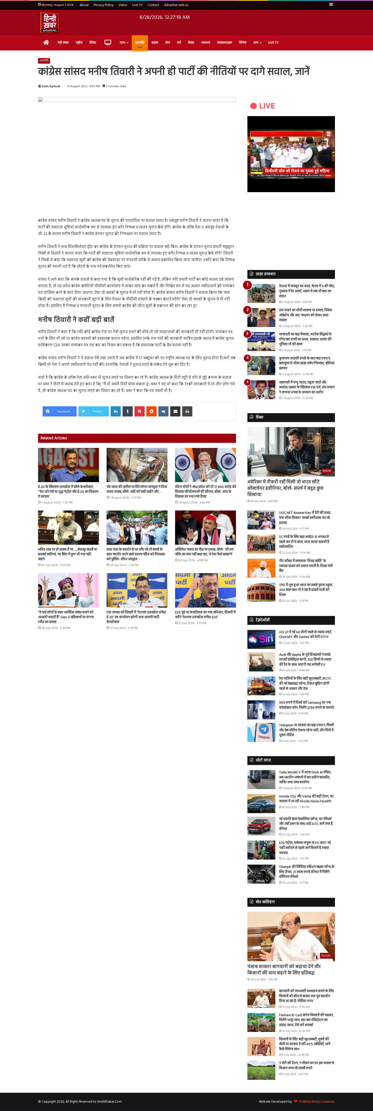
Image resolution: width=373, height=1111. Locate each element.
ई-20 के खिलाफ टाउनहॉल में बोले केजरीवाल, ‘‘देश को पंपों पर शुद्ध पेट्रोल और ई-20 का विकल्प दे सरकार (68, 492)
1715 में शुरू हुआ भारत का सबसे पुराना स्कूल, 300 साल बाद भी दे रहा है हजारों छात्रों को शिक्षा (306, 590)
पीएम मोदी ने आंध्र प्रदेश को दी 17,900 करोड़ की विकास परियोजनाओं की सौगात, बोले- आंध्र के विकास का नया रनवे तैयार (205, 492)
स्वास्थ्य (205, 42)
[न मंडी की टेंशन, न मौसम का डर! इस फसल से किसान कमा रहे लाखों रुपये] (261, 1070)
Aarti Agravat (51, 86)
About (84, 5)
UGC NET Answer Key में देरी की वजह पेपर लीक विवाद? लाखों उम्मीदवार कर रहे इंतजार (304, 518)
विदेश (93, 42)
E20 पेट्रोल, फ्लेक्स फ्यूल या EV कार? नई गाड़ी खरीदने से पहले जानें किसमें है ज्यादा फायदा (305, 848)
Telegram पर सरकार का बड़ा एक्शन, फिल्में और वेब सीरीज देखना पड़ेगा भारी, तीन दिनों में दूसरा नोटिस (306, 730)
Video (122, 5)
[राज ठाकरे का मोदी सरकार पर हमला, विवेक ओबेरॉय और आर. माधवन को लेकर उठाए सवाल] (261, 317)
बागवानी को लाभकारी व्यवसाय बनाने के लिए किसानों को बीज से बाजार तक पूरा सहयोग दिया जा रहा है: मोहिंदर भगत (306, 996)
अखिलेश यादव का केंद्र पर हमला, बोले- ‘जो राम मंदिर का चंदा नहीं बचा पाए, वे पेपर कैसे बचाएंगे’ (204, 552)
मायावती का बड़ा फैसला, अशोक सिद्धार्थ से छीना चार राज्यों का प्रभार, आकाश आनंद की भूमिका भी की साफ (305, 339)
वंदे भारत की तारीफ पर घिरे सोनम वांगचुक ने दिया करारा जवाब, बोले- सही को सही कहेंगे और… (137, 489)
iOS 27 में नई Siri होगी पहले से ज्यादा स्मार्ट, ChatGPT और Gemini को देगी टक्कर (305, 634)
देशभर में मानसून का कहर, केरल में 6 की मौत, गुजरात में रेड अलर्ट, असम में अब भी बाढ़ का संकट (307, 291)
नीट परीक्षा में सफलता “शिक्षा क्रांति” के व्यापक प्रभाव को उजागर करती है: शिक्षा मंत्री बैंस (306, 566)
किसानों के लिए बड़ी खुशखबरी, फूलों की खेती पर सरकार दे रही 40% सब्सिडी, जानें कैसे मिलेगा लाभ (304, 1044)
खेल (167, 42)
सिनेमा (242, 42)
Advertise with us (176, 5)
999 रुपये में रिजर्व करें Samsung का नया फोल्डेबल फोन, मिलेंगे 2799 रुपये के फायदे (306, 705)
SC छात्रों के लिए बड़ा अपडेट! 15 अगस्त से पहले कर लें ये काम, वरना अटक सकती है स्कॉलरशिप (304, 542)
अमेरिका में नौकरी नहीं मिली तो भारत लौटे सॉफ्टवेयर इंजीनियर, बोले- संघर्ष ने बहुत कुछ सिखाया (285, 489)
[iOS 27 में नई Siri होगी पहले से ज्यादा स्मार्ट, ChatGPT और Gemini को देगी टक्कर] (261, 639)
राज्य (122, 42)
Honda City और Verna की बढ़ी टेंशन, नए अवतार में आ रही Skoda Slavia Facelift (306, 799)
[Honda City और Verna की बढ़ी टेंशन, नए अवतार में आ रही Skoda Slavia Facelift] (261, 803)
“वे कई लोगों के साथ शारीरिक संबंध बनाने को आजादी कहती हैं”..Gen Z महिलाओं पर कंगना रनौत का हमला (66, 617)
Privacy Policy (103, 5)
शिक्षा (191, 42)
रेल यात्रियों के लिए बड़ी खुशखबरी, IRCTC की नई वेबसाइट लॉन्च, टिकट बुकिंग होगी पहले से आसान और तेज (305, 683)
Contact (153, 5)
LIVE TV (273, 42)
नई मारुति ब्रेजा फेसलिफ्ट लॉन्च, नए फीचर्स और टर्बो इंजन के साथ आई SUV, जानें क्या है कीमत (306, 824)
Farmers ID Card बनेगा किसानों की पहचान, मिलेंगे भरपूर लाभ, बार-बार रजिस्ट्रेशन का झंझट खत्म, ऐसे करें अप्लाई (306, 1020)
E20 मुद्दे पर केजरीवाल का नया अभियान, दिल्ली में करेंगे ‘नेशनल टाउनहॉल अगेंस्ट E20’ (205, 615)
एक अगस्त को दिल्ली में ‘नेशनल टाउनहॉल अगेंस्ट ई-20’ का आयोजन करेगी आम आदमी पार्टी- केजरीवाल (136, 617)
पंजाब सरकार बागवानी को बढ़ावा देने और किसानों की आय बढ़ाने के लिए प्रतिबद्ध (284, 970)
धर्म (179, 42)
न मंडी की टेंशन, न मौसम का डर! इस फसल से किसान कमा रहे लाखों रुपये (306, 1065)
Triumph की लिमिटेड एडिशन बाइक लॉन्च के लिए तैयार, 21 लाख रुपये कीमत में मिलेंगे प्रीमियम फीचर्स (306, 872)
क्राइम (154, 42)
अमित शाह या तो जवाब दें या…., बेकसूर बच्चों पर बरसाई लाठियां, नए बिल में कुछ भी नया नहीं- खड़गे (67, 554)
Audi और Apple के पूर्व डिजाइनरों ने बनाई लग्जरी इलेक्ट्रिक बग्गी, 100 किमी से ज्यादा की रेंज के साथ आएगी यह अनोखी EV (305, 660)
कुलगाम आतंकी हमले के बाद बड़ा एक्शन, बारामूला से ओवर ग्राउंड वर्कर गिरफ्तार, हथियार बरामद (307, 363)
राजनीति (139, 42)
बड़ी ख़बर (63, 42)
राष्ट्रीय (79, 42)
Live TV (137, 5)
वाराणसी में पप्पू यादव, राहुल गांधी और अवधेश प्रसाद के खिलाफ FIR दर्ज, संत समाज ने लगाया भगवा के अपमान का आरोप (306, 387)
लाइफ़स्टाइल (224, 42)
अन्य (255, 42)
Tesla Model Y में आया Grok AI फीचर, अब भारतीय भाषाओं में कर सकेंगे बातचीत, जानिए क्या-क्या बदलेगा (305, 777)
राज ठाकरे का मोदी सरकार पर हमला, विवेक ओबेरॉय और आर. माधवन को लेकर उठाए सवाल (305, 315)
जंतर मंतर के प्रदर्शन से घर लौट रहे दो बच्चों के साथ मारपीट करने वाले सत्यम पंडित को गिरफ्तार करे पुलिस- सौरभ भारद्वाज (136, 554)
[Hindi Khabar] (49, 22)
